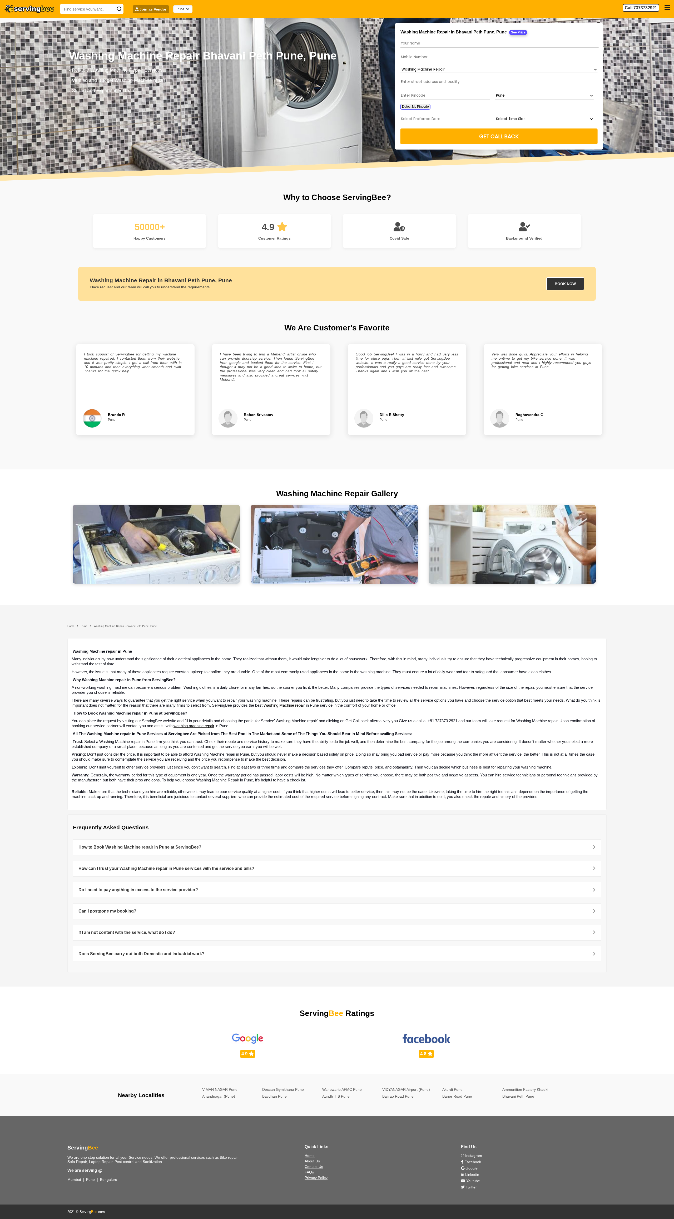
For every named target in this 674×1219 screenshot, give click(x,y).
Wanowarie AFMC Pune (342, 1089)
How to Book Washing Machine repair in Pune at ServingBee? (139, 847)
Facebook (472, 1162)
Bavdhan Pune (274, 1096)
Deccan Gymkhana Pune (283, 1089)
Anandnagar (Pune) (218, 1096)
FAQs (309, 1172)
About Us (312, 1161)
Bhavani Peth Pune (518, 1096)
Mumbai (74, 1179)
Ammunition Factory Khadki (525, 1089)
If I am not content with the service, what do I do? (126, 932)
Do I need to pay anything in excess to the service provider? (138, 890)
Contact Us (314, 1167)
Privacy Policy (316, 1178)
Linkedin (471, 1174)
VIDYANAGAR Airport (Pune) (406, 1089)
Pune (90, 1179)
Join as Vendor (152, 9)
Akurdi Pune (452, 1089)
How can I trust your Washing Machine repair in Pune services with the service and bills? (166, 868)
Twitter (471, 1187)
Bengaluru (108, 1179)
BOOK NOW (565, 284)
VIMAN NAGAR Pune (219, 1089)
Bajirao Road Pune (398, 1096)
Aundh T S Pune (336, 1096)
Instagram (473, 1155)
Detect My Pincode (415, 106)
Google (471, 1168)
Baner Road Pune (457, 1096)
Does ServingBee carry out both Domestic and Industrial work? (141, 954)
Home (310, 1155)
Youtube (472, 1181)
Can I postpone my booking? (107, 911)
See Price (518, 32)
